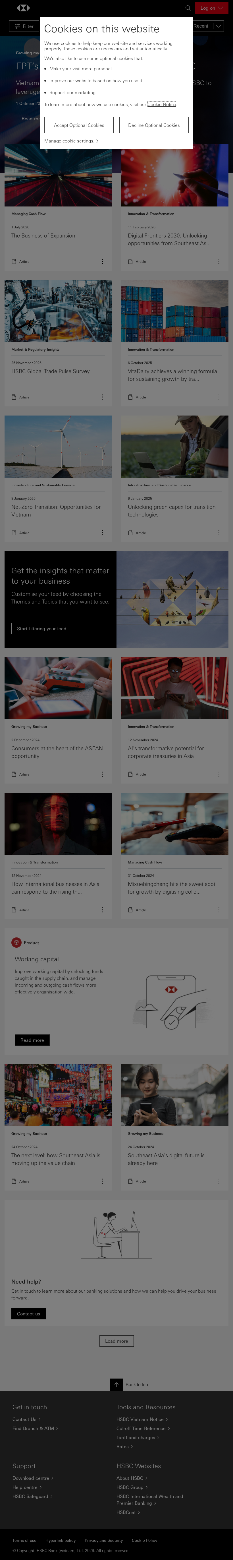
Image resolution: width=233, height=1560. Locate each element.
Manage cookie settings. (69, 141)
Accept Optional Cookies (79, 125)
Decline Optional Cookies (154, 125)
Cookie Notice (161, 104)
